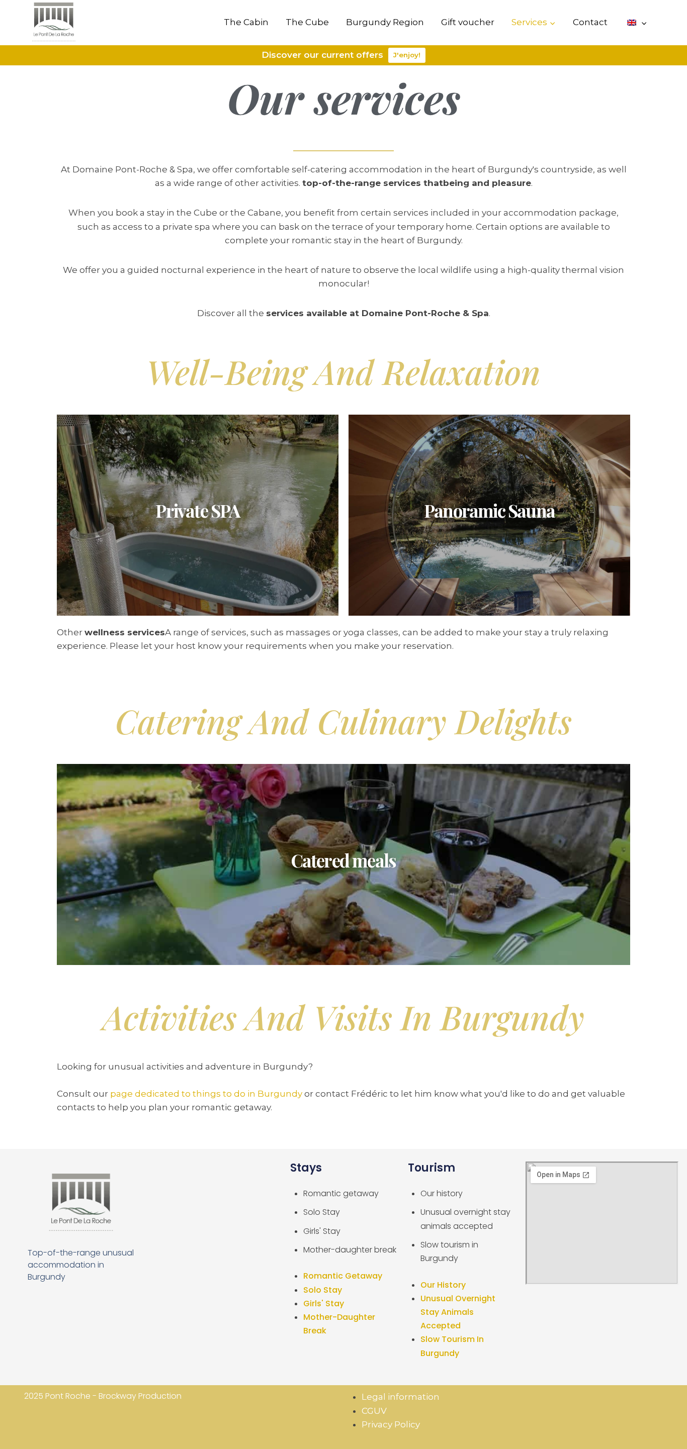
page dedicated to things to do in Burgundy (206, 1094)
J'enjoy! (406, 55)
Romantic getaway (341, 1193)
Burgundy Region (385, 22)
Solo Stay (321, 1212)
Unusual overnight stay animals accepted (457, 1312)
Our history (441, 1193)
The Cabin (246, 22)
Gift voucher (467, 22)
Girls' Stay (321, 1231)
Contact (590, 22)
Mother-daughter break (349, 1249)
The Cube (307, 22)
